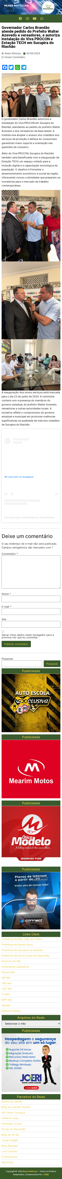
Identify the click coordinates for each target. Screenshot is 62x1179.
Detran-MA (8, 972)
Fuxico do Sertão (12, 1101)
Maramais (7, 1162)
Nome (6, 594)
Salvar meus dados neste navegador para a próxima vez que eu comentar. (28, 636)
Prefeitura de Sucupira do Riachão (22, 950)
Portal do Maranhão (14, 1129)
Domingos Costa (12, 1123)
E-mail (6, 606)
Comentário (10, 554)
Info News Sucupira (13, 1112)
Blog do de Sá (10, 1134)
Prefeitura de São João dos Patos (22, 939)
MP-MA (6, 977)
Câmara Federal (11, 1010)
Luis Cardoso (9, 1151)
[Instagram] (27, 18)
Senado (6, 1005)
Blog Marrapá (10, 1145)
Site (4, 619)
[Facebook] (20, 18)
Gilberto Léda (10, 1118)
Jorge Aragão (10, 1140)
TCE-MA (7, 988)
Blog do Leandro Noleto (16, 1107)
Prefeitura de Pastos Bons (17, 944)
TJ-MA (6, 994)
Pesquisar (7, 658)
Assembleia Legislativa (15, 966)
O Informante (9, 1156)
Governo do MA (11, 961)
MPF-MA (7, 999)
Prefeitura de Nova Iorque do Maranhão (25, 955)
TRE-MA (6, 983)
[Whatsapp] (42, 18)
